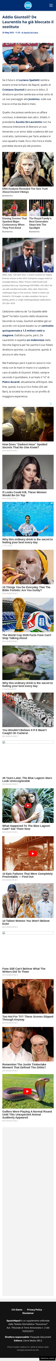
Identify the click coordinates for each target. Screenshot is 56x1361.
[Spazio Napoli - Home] (28, 5)
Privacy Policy (34, 1309)
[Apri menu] (51, 5)
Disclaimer (28, 1313)
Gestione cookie (47, 1358)
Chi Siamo (17, 1309)
